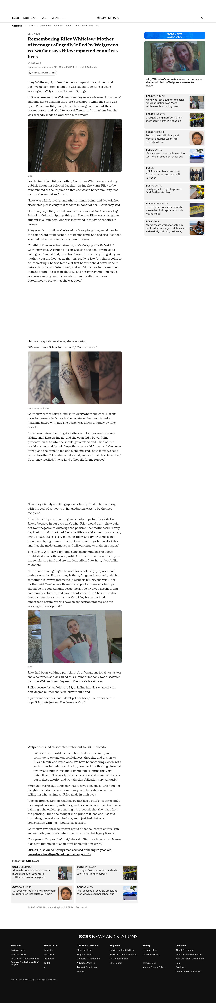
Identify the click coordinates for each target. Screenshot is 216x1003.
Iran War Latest (18, 954)
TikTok (47, 963)
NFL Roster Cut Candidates (25, 959)
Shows (55, 18)
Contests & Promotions (88, 959)
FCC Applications (119, 959)
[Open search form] (202, 18)
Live (43, 17)
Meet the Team (84, 950)
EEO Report (116, 963)
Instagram (49, 959)
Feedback (181, 967)
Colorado (17, 25)
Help (178, 963)
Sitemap (81, 971)
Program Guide (84, 954)
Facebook (49, 954)
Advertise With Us (86, 963)
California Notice (151, 954)
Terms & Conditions (87, 967)
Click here (94, 561)
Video (69, 25)
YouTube (48, 950)
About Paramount (185, 950)
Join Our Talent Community (190, 959)
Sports (57, 25)
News (32, 25)
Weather (45, 25)
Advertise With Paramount (189, 954)
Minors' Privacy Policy (154, 967)
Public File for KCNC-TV (122, 950)
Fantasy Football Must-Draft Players (25, 963)
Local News (29, 18)
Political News (18, 950)
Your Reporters (83, 25)
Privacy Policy (150, 950)
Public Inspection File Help (123, 954)
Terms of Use (149, 963)
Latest (15, 18)
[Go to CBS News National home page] (108, 17)
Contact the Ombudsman (188, 971)
